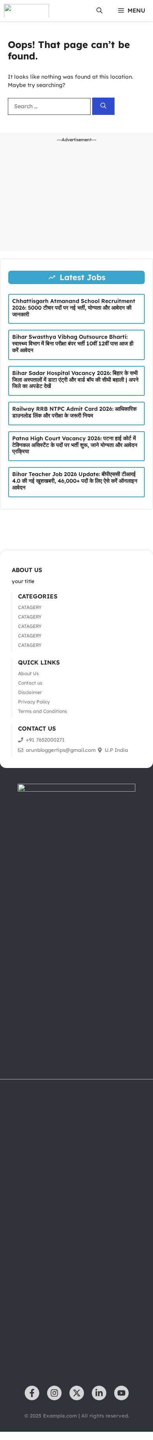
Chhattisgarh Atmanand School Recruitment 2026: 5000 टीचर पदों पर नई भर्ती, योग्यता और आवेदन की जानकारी (73, 307)
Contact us (30, 683)
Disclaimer (30, 692)
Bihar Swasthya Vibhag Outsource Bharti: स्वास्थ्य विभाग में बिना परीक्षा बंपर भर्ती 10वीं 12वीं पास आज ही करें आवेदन (72, 343)
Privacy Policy (34, 702)
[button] (99, 10)
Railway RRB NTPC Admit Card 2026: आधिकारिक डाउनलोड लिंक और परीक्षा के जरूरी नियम (74, 412)
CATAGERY (30, 607)
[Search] (103, 106)
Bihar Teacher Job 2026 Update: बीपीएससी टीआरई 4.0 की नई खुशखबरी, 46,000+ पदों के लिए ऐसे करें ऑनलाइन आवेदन (74, 481)
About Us (28, 673)
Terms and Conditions (42, 711)
